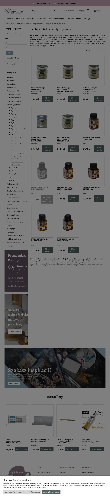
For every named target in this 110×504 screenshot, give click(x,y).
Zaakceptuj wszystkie (51, 492)
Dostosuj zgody (34, 492)
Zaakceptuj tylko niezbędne (15, 492)
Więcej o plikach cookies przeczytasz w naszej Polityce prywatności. (25, 487)
